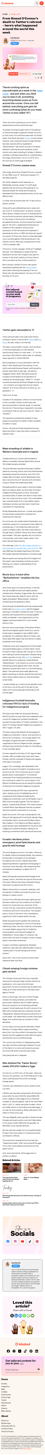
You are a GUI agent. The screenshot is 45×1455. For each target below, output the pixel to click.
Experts (4, 1408)
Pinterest (37, 1241)
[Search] (37, 3)
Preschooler (6, 1395)
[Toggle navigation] (42, 3)
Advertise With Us (8, 1426)
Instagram (15, 1241)
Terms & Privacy (7, 1431)
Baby (3, 1389)
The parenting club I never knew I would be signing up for (11, 1179)
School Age (5, 1397)
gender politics (20, 609)
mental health (31, 267)
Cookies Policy (7, 1429)
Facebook (8, 1241)
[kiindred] (7, 3)
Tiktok (30, 1241)
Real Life (15, 14)
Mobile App (6, 1423)
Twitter (27, 138)
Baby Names (6, 1411)
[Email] (32, 1315)
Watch (3, 1405)
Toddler (4, 1392)
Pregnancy (5, 1386)
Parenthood (6, 1403)
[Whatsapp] (24, 1315)
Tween (3, 1400)
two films (29, 657)
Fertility (4, 1384)
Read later (24, 74)
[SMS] (28, 1315)
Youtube (22, 1241)
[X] (12, 1315)
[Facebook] (20, 1315)
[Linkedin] (16, 1315)
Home (5, 14)
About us (5, 1420)
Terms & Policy (27, 1448)
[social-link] (8, 1351)
